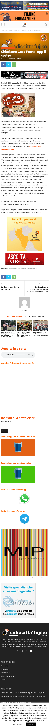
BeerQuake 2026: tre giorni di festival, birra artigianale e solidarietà (23, 334)
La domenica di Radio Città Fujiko (10, 288)
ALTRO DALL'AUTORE (34, 316)
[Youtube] (31, 651)
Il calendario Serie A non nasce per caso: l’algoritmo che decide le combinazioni (23, 698)
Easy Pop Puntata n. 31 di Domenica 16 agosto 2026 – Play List (22, 693)
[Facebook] (3, 64)
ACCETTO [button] (30, 724)
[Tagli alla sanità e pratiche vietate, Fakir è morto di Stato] (40, 325)
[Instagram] (22, 651)
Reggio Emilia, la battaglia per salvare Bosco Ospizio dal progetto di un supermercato (8, 335)
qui (41, 212)
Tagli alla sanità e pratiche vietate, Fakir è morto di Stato (40, 333)
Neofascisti (32, 268)
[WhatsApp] (14, 64)
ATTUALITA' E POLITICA (12, 30)
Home (2, 30)
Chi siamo (4, 666)
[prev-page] (23, 342)
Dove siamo (5, 669)
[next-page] (26, 342)
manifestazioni (22, 268)
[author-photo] (24, 302)
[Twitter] (8, 64)
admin (5, 59)
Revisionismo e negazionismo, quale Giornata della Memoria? (37, 289)
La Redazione (5, 673)
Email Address (6, 421)
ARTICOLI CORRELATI (14, 316)
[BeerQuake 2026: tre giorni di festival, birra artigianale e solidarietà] (24, 325)
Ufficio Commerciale (7, 676)
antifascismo (11, 268)
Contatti (3, 679)
